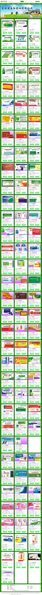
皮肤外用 (13, 3)
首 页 (3, 3)
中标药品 (17, 594)
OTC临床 (34, 3)
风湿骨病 (8, 3)
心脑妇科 (29, 3)
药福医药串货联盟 (24, 590)
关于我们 (39, 3)
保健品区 (18, 3)
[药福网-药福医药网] (3, 1)
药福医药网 (12, 594)
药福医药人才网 (18, 590)
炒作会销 (24, 3)
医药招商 (15, 594)
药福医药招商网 (14, 590)
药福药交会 (21, 590)
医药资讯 (20, 594)
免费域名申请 (27, 590)
